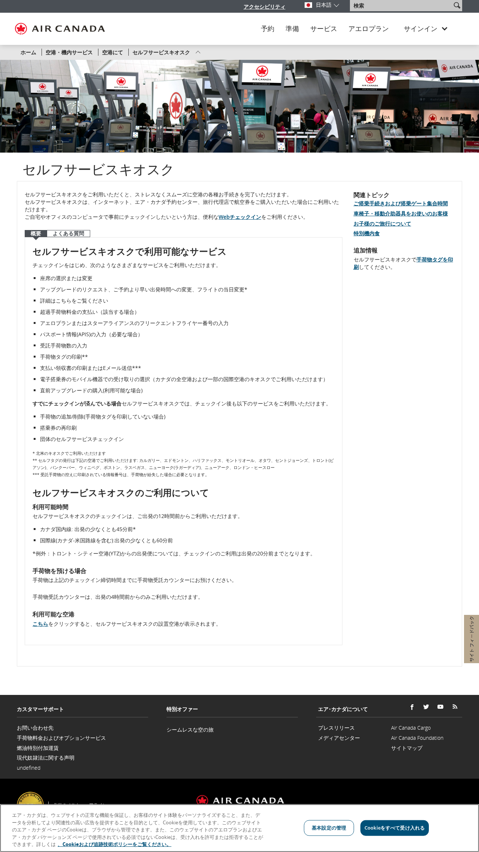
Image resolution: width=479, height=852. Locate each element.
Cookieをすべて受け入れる (394, 827)
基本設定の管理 (329, 827)
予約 (267, 29)
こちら (40, 623)
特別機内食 (367, 233)
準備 (292, 29)
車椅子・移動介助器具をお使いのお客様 (401, 213)
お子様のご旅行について (382, 223)
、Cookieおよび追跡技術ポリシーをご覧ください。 (114, 844)
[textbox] (401, 5)
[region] (239, 828)
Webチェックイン (240, 216)
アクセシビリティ (265, 6)
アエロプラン (368, 29)
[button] (457, 5)
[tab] (36, 233)
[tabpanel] (183, 441)
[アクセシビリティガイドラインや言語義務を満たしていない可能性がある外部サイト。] (463, 795)
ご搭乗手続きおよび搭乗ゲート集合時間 (401, 203)
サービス (323, 29)
